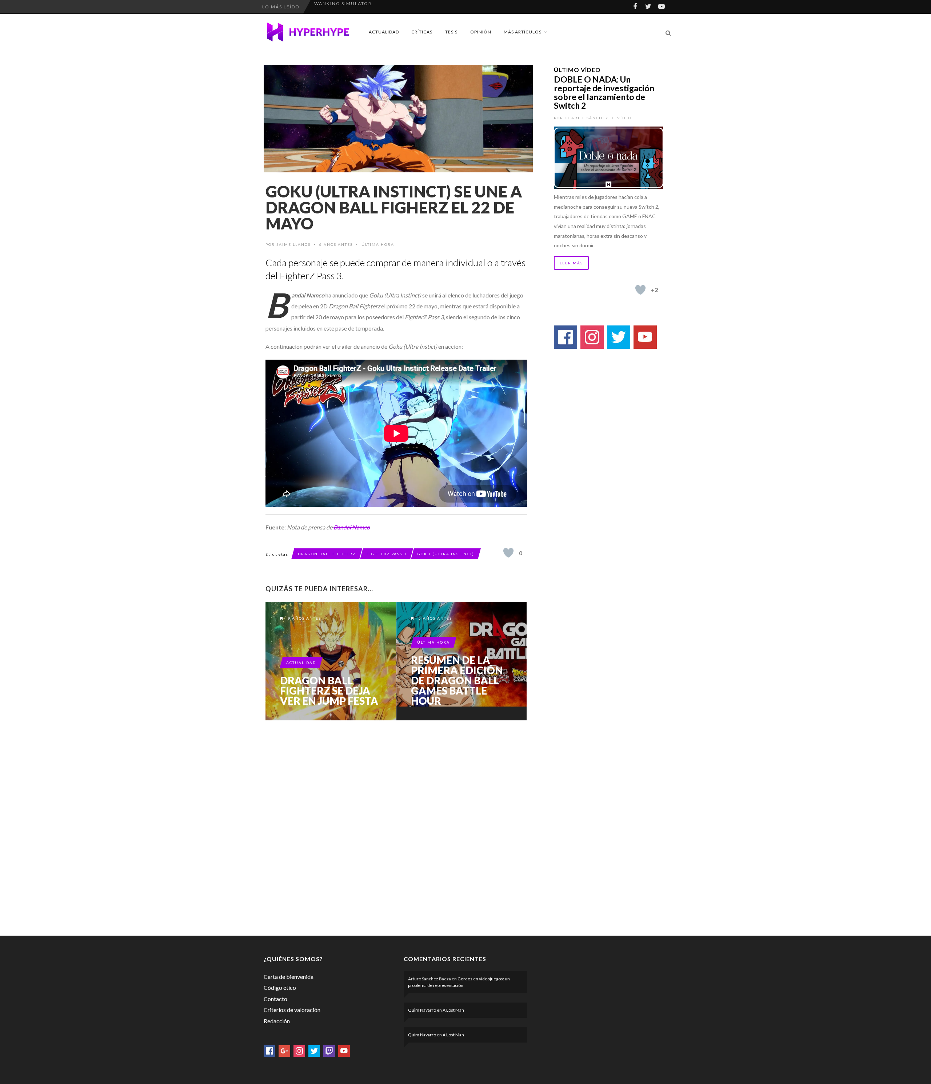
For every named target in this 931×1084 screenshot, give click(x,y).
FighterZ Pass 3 (387, 554)
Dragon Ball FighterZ (327, 554)
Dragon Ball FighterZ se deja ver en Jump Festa (329, 690)
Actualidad (384, 32)
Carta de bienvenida (288, 976)
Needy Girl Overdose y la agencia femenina (378, 6)
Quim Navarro (422, 1010)
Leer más (571, 263)
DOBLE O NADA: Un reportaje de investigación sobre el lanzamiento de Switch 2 (604, 92)
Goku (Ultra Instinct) (445, 554)
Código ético (280, 987)
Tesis (451, 32)
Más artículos (523, 32)
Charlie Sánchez (586, 118)
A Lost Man (453, 1010)
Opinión (480, 32)
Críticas (421, 32)
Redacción (277, 1020)
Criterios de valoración (292, 1009)
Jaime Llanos (293, 244)
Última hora (377, 244)
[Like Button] (508, 552)
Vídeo (624, 118)
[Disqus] (396, 826)
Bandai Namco (351, 527)
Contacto (275, 998)
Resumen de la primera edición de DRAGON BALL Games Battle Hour (457, 680)
